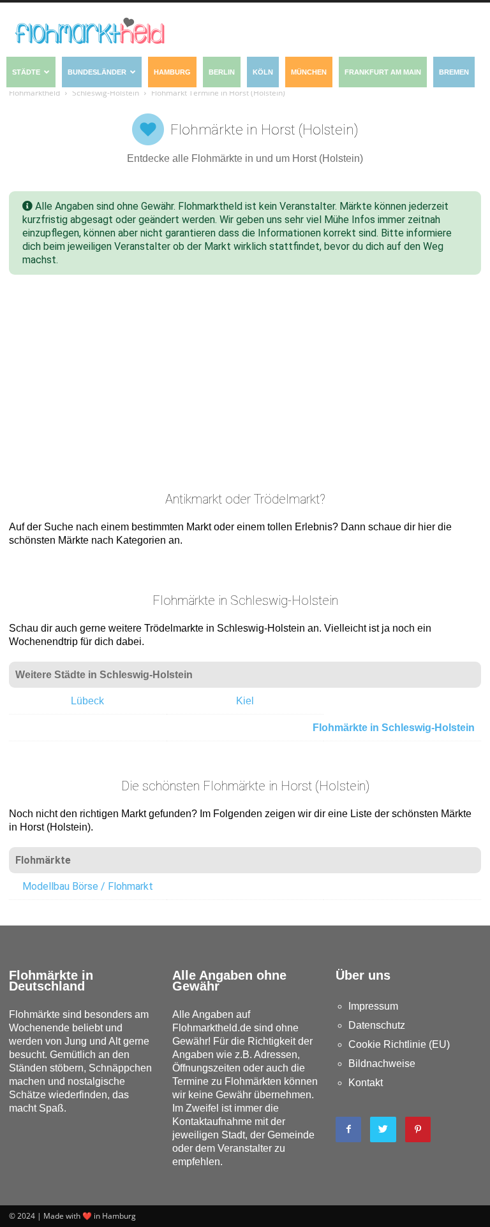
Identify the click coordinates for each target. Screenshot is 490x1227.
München (309, 72)
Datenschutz (376, 1025)
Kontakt (365, 1082)
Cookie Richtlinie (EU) (399, 1044)
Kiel (245, 700)
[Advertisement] (245, 383)
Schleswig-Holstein (105, 92)
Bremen (454, 72)
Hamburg (172, 72)
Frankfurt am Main (383, 72)
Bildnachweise (381, 1063)
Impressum (373, 1006)
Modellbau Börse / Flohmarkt (87, 886)
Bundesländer (97, 72)
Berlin (222, 72)
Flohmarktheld (34, 92)
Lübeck (87, 700)
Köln (263, 72)
